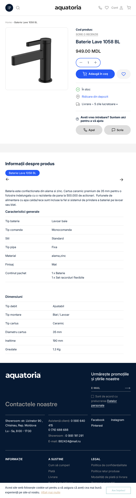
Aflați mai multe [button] (50, 492)
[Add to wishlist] (124, 74)
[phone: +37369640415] (100, 8)
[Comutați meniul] (9, 8)
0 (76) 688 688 (58, 430)
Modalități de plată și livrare (109, 477)
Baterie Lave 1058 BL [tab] (22, 173)
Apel (92, 130)
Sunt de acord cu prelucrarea (104, 401)
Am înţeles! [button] (118, 490)
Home (8, 22)
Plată (51, 471)
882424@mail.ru (69, 441)
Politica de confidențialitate (109, 465)
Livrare (53, 477)
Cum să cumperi (59, 465)
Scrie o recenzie (87, 34)
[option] (36, 59)
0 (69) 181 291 (74, 435)
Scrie (120, 130)
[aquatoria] (68, 8)
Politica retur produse (105, 471)
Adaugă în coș (98, 74)
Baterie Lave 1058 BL (25, 22)
